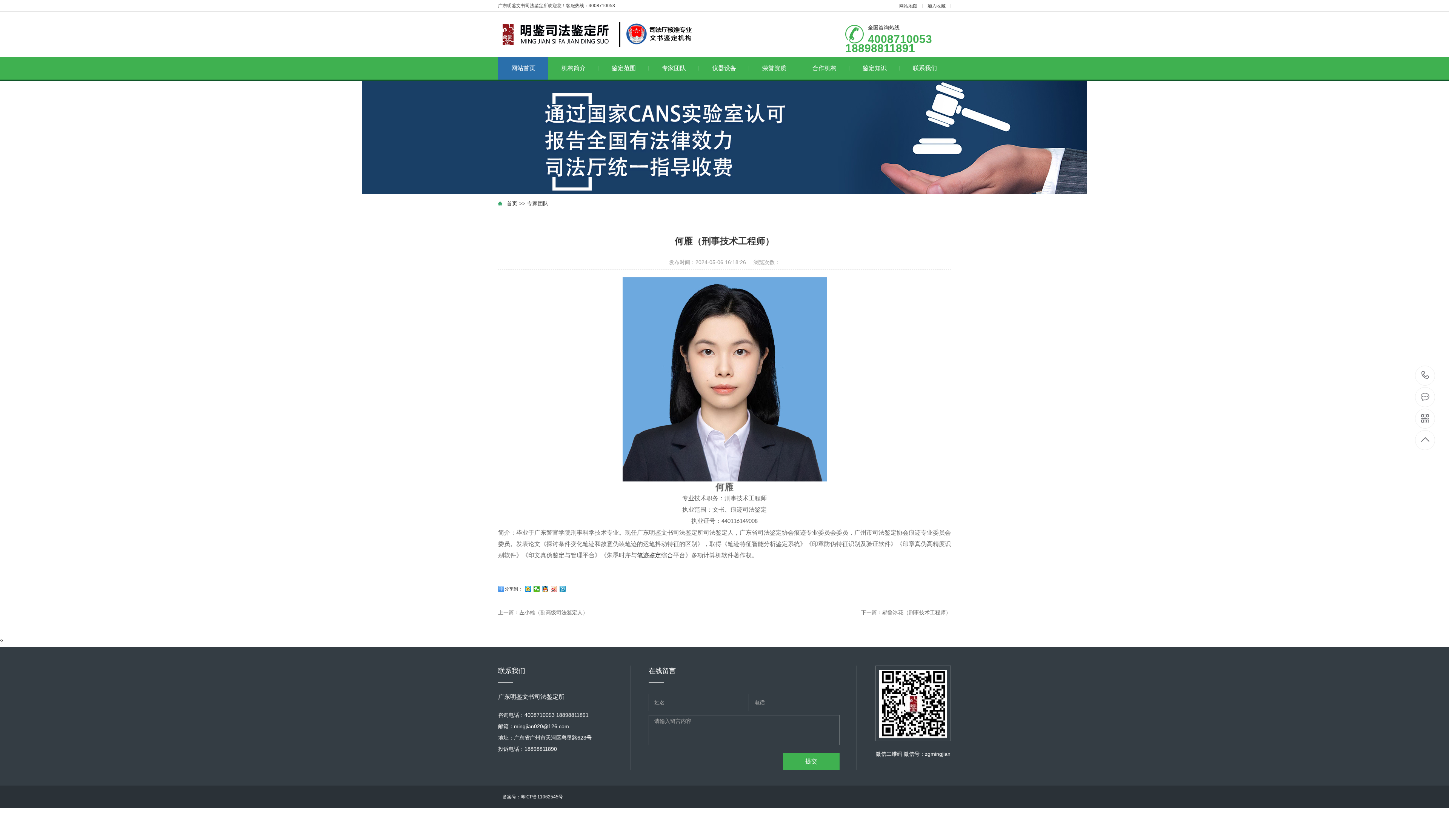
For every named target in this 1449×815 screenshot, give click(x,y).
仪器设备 (724, 68)
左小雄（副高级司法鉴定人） (553, 612)
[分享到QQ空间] (528, 589)
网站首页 (523, 68)
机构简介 (573, 68)
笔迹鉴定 (649, 555)
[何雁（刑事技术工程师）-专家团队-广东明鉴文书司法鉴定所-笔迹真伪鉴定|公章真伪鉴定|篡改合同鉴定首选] (595, 34)
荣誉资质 (774, 68)
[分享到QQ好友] (545, 589)
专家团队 (674, 68)
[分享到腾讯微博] (563, 589)
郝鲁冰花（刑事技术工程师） (916, 612)
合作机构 (824, 68)
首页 (512, 203)
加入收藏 (937, 6)
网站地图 (908, 6)
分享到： (514, 589)
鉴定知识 (875, 68)
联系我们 (925, 68)
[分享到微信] (537, 589)
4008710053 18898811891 (1425, 376)
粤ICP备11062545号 (544, 797)
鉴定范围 (624, 68)
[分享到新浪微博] (554, 589)
